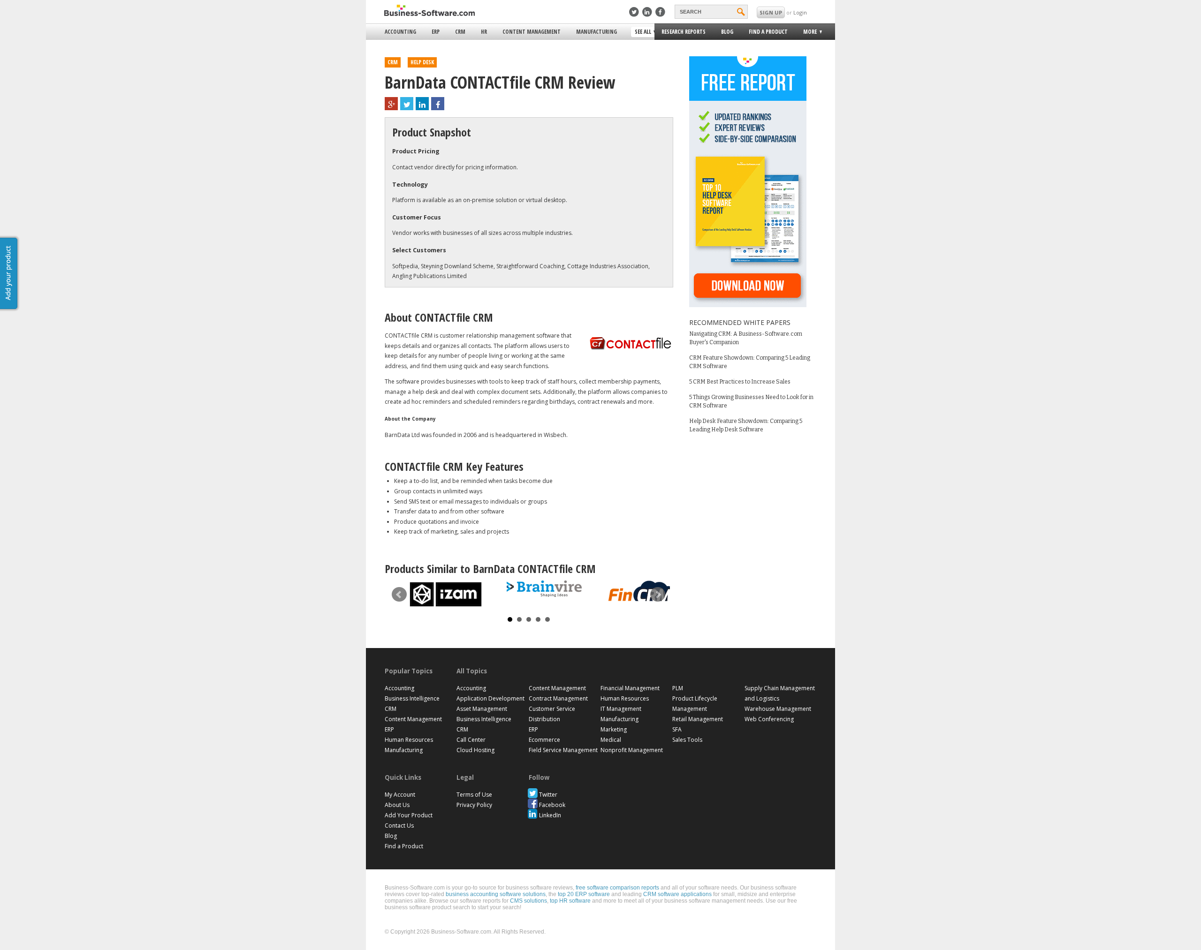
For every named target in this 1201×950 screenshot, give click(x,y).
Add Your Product (409, 815)
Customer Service (552, 709)
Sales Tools (687, 740)
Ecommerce (544, 740)
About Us (397, 805)
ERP (436, 32)
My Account (400, 795)
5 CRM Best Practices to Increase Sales (740, 381)
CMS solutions (528, 900)
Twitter (548, 795)
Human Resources (409, 740)
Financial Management (630, 688)
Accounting (400, 32)
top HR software (570, 900)
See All (642, 32)
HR (484, 32)
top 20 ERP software (584, 894)
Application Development (490, 698)
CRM (460, 32)
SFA (677, 729)
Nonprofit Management (631, 750)
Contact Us (399, 825)
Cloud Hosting (475, 750)
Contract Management (558, 698)
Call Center (471, 740)
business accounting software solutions (496, 894)
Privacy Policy (474, 805)
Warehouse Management (778, 709)
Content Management (531, 32)
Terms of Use (474, 795)
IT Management (620, 709)
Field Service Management (563, 750)
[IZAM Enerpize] (445, 594)
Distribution (544, 719)
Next (657, 594)
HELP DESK (422, 62)
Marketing (613, 729)
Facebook (552, 805)
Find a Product (768, 32)
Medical (610, 740)
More (807, 33)
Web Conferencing (769, 719)
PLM (677, 688)
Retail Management (697, 719)
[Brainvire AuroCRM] (544, 589)
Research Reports (683, 32)
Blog (727, 32)
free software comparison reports (617, 887)
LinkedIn (550, 815)
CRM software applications (677, 894)
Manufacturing (596, 32)
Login (800, 12)
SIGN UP (771, 12)
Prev (399, 594)
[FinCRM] (642, 591)
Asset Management (481, 709)
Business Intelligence (412, 698)
